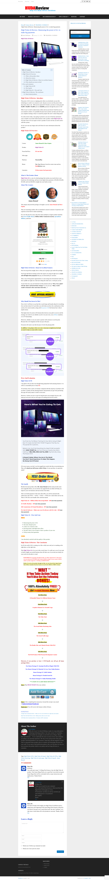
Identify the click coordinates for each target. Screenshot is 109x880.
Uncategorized (75, 276)
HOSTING (74, 241)
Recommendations (49, 16)
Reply (28, 777)
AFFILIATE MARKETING (77, 223)
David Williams (26, 35)
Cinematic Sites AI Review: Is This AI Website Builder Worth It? (83, 183)
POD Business (75, 258)
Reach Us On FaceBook (78, 23)
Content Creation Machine (77, 229)
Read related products (31, 94)
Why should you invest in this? (34, 82)
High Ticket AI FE (30, 86)
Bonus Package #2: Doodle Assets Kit (42, 675)
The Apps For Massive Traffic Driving (79, 266)
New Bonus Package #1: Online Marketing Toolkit (43, 678)
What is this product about (32, 76)
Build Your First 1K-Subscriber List (79, 227)
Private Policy (20, 1)
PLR (73, 256)
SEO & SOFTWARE (76, 262)
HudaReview (20, 878)
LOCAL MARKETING (77, 252)
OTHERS (74, 254)
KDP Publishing (75, 245)
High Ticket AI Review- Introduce (31, 72)
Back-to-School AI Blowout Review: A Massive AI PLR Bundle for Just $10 (83, 165)
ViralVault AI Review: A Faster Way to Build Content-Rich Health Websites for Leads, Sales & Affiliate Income (83, 145)
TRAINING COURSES (51, 35)
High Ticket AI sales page (37, 758)
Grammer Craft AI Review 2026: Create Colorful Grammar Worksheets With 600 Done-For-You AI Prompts (83, 110)
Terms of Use (27, 1)
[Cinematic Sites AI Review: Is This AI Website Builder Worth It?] (74, 184)
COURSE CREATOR (76, 231)
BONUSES (74, 16)
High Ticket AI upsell (50, 758)
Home (23, 16)
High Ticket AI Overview (29, 74)
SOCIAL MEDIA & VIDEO (77, 264)
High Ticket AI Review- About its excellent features (39, 80)
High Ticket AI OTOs (52, 756)
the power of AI (45, 307)
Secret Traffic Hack (28, 216)
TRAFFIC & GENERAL (77, 272)
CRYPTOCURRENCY (76, 233)
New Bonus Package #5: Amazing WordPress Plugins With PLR (42, 666)
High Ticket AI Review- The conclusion (33, 92)
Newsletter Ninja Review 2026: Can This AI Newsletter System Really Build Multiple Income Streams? (83, 127)
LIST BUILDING (75, 250)
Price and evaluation (28, 84)
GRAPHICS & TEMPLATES (78, 239)
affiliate (56, 314)
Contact (32, 1)
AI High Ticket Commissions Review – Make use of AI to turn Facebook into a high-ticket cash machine (40, 713)
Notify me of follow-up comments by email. (34, 845)
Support (82, 16)
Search (80, 36)
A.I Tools (74, 221)
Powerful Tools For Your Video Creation (80, 260)
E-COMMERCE (75, 235)
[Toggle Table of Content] (50, 70)
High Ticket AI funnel (40, 756)
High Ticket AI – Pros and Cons (34, 90)
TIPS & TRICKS (63, 16)
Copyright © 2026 (87, 878)
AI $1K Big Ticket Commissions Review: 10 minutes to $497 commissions (34, 717)
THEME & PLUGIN (76, 268)
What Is (73, 278)
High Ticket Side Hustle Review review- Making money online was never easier (35, 715)
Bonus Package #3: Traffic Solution (42, 672)
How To (73, 243)
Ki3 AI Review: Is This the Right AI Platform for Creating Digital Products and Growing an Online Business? (80, 204)
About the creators (30, 78)
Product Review (33, 16)
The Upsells (29, 88)
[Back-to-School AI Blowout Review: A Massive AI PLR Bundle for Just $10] (74, 166)
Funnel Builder (75, 237)
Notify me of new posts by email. (31, 848)
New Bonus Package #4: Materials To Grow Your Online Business (42, 669)
